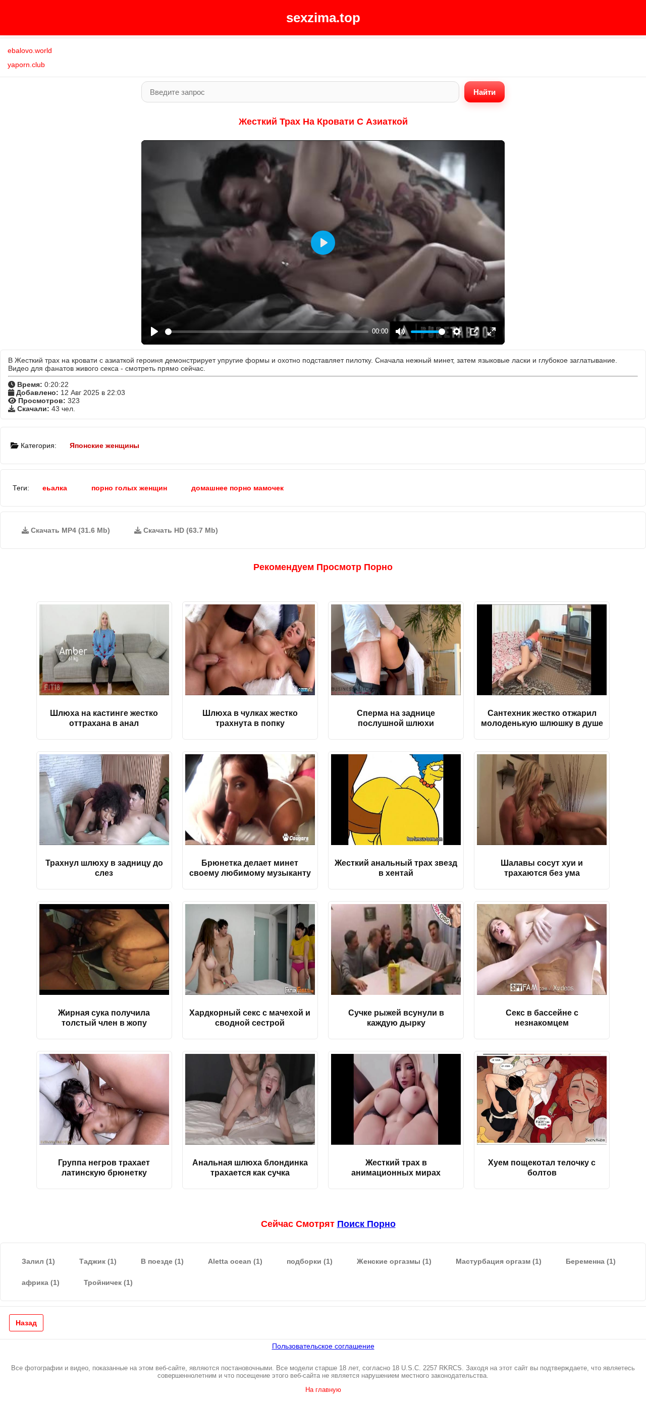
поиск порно (366, 1224)
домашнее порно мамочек (237, 488)
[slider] (266, 332)
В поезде (162, 1261)
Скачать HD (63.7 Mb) (179, 530)
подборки (310, 1261)
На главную (323, 1389)
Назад (26, 1323)
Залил (38, 1261)
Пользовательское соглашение (323, 1346)
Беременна (591, 1261)
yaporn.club (26, 65)
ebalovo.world (30, 50)
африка (41, 1282)
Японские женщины (104, 445)
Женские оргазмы (394, 1261)
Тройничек (108, 1282)
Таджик (98, 1261)
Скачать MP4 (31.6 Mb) (69, 530)
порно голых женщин (129, 488)
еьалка (54, 488)
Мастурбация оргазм (499, 1261)
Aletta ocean (235, 1261)
